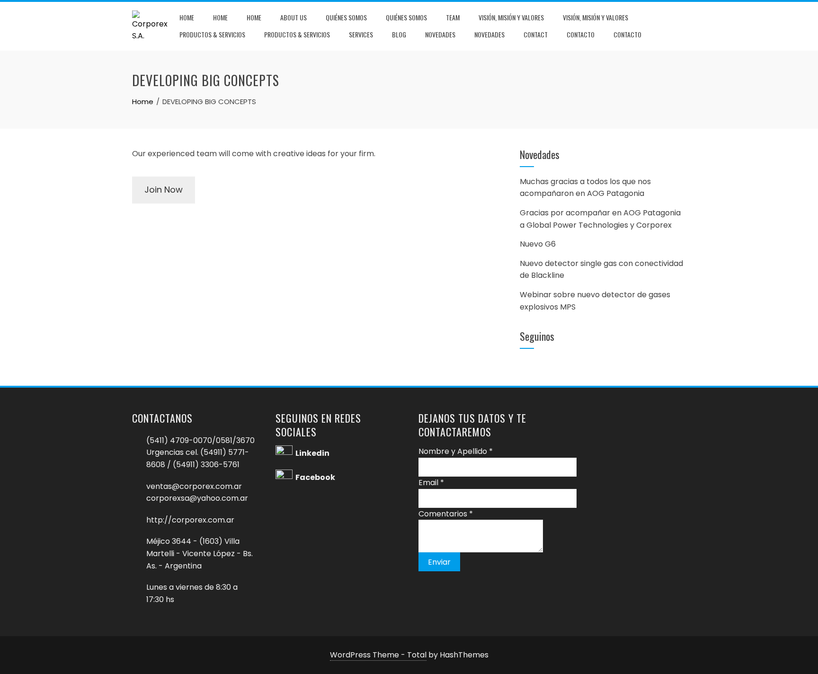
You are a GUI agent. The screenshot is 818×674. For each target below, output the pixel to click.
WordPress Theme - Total (378, 654)
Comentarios (445, 513)
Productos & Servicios (212, 34)
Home (186, 17)
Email (431, 482)
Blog (399, 34)
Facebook (315, 477)
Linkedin (312, 453)
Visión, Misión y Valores (511, 17)
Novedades (440, 34)
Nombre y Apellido (455, 451)
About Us (293, 17)
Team (453, 17)
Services (361, 34)
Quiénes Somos (346, 17)
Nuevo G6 (538, 244)
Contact (536, 34)
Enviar (439, 562)
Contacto (581, 34)
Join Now (163, 189)
